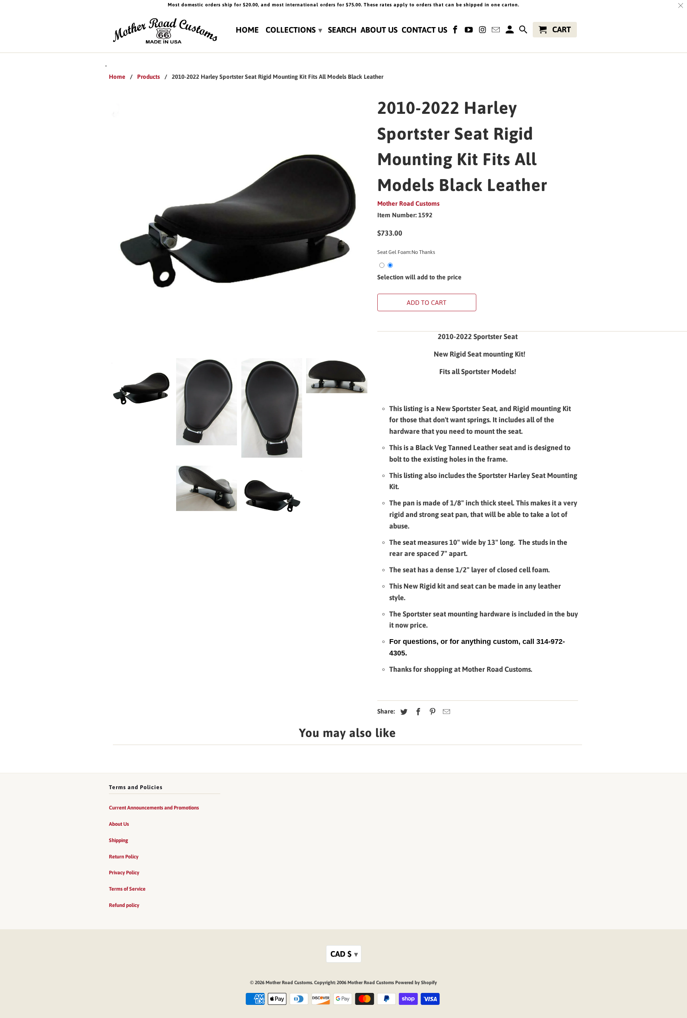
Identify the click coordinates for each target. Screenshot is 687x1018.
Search (342, 29)
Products (148, 76)
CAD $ (344, 953)
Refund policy (124, 905)
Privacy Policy (124, 873)
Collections (294, 29)
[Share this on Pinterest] (431, 712)
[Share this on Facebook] (417, 712)
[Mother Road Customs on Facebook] (456, 31)
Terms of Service (127, 889)
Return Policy (123, 857)
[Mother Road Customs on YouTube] (469, 31)
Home (247, 29)
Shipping (118, 840)
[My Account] (510, 31)
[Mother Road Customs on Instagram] (483, 31)
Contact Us (424, 29)
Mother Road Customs (408, 203)
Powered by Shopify (416, 982)
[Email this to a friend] (445, 712)
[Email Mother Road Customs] (496, 31)
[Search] (524, 31)
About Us (379, 29)
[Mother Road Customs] (164, 31)
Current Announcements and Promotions (154, 808)
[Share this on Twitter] (402, 712)
